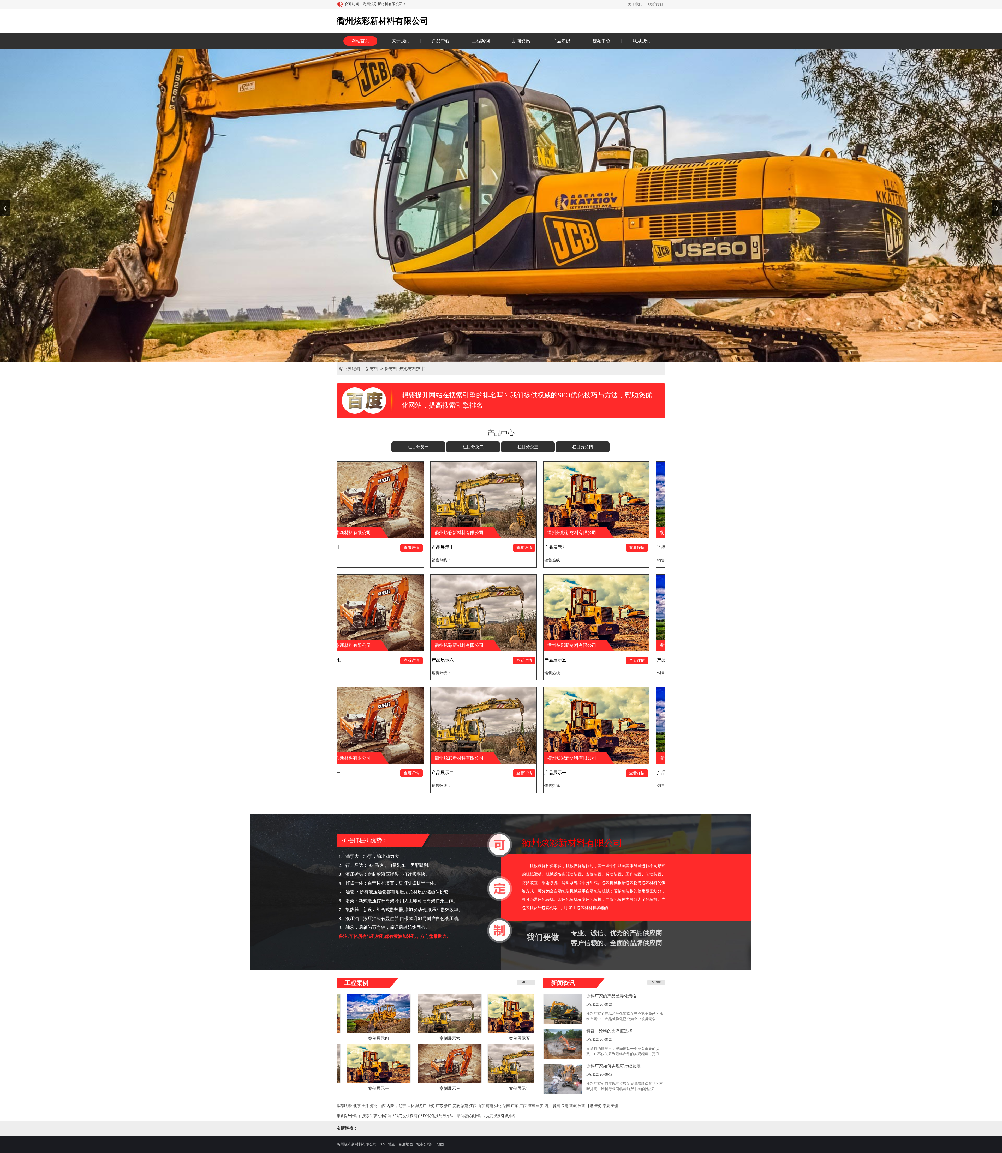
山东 (481, 1106)
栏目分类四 (582, 447)
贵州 (556, 1106)
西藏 (573, 1106)
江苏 (439, 1106)
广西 (523, 1106)
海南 (531, 1106)
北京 (357, 1106)
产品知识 (561, 40)
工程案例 (481, 40)
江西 (472, 1106)
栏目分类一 (418, 447)
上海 (431, 1106)
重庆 (539, 1106)
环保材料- (389, 368)
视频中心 (601, 40)
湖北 (498, 1106)
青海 (598, 1106)
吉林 (410, 1106)
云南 (564, 1106)
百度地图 (405, 1144)
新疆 (614, 1106)
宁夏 (606, 1106)
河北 (373, 1106)
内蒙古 (392, 1106)
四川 (548, 1106)
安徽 (456, 1106)
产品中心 (441, 40)
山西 (382, 1106)
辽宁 (402, 1106)
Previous (5, 208)
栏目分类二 (473, 447)
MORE (525, 982)
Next (997, 208)
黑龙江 (420, 1106)
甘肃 (589, 1106)
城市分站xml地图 (430, 1144)
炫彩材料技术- (412, 368)
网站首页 (360, 40)
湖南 (506, 1106)
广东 (514, 1106)
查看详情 (353, 548)
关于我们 (635, 4)
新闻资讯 (521, 40)
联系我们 (655, 4)
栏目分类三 (527, 447)
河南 (489, 1106)
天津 (365, 1106)
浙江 (447, 1106)
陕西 (581, 1106)
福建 (464, 1106)
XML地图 (387, 1144)
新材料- (373, 368)
